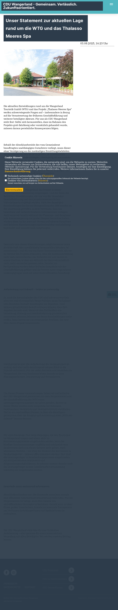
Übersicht (47, 175)
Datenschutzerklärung (17, 171)
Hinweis (42, 180)
